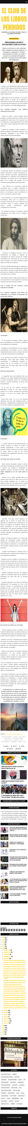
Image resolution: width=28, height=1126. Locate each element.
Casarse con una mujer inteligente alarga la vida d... (14, 980)
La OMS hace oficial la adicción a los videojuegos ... (14, 1001)
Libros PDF (11, 1101)
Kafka (22, 1098)
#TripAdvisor (13, 741)
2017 (3, 1027)
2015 (3, 1032)
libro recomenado (4, 1082)
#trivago (19, 741)
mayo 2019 (6, 1014)
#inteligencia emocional (17, 738)
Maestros (3, 1098)
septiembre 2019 (7, 956)
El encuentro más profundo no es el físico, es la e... (14, 982)
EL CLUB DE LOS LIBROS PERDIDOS (14, 19)
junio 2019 (6, 1012)
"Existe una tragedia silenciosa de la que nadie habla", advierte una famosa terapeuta (18, 829)
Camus (18, 1093)
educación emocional (14, 38)
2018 (3, 1025)
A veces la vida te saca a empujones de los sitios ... (14, 991)
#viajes (24, 741)
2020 (3, 946)
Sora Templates (9, 1123)
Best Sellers (17, 1077)
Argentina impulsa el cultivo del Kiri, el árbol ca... (14, 966)
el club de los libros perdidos (7, 1077)
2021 (3, 944)
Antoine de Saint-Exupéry (6, 1090)
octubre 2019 (7, 954)
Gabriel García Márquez (5, 1085)
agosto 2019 (6, 958)
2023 (3, 940)
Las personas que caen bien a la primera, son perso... (15, 968)
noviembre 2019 (7, 952)
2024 (3, 938)
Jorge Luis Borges (4, 1095)
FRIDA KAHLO (3, 1093)
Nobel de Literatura (5, 1103)
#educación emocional (7, 736)
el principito (21, 1085)
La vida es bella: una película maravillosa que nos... (14, 986)
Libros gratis (14, 1085)
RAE (24, 1079)
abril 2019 (6, 1016)
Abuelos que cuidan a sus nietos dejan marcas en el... (15, 962)
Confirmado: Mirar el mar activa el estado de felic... (14, 971)
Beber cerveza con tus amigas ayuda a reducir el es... (15, 973)
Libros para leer (21, 1095)
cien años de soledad (5, 1087)
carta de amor (19, 1103)
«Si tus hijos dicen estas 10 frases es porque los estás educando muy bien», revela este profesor (18, 881)
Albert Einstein (14, 1087)
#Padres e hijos (8, 740)
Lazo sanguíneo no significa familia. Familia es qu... (14, 1003)
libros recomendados (12, 1079)
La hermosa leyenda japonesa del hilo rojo (12, 984)
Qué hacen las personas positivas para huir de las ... (14, 997)
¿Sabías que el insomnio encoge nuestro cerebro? (12, 782)
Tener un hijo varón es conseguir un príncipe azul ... (14, 989)
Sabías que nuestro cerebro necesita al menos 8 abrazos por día (12, 767)
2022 (3, 942)
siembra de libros (11, 1093)
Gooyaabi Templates (23, 1123)
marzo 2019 (6, 1019)
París (20, 1087)
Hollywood (14, 1074)
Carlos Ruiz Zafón (16, 1090)
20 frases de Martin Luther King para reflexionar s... (14, 999)
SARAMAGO (13, 1103)
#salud (21, 740)
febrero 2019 (7, 1021)
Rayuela (8, 1098)
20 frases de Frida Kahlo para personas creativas (14, 964)
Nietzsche (17, 1101)
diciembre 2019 (7, 950)
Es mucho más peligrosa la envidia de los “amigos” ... (14, 1005)
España (22, 1093)
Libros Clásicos (4, 1101)
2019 (3, 948)
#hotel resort (7, 738)
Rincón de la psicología (11, 734)
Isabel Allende (20, 1082)
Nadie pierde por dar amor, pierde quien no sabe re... (15, 975)
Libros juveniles (13, 1095)
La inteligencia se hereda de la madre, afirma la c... (14, 995)
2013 (3, 1034)
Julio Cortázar (13, 1082)
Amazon (20, 1079)
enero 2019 (6, 1023)
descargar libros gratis (6, 1074)
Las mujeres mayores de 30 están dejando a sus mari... (15, 1007)
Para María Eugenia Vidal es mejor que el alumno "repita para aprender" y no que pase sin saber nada (18, 858)
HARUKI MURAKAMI (15, 1098)
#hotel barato (22, 736)
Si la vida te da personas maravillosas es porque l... (14, 960)
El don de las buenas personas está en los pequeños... (15, 993)
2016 (3, 1030)
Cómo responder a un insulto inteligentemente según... (13, 978)
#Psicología (15, 740)
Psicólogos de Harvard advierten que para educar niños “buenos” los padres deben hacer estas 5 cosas (18, 888)
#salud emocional (5, 741)
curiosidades (3, 1079)
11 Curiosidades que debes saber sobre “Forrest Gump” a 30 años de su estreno (12, 796)
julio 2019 (6, 1010)
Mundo (21, 734)
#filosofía (15, 736)
